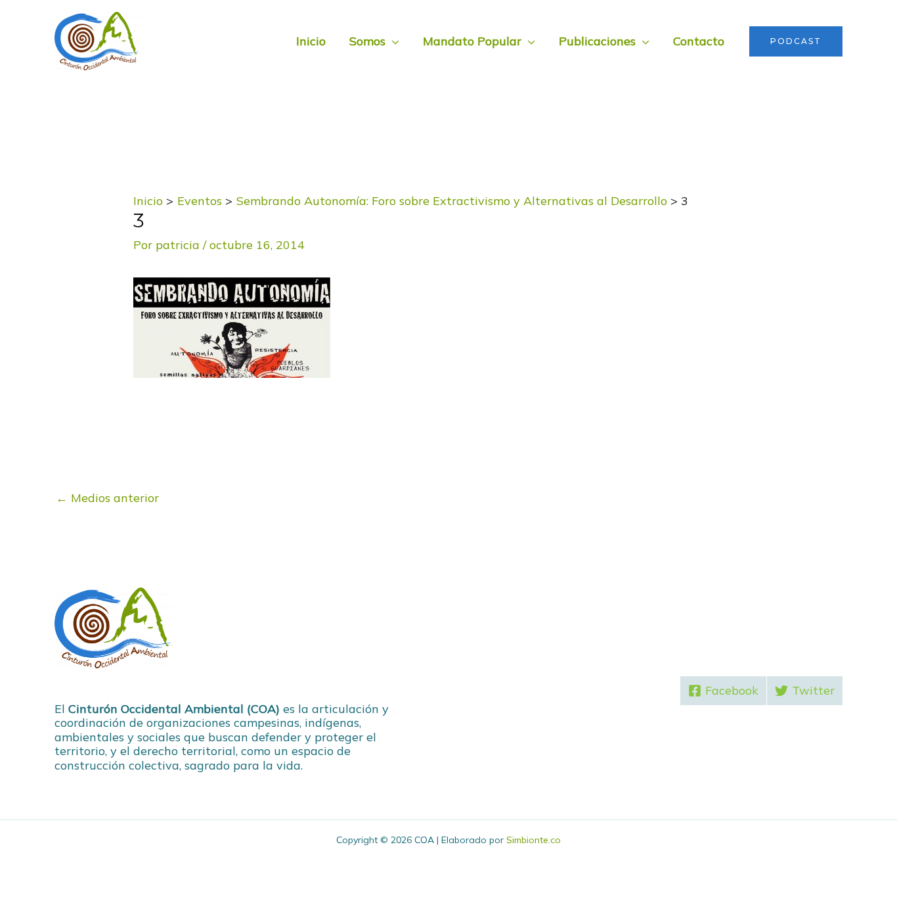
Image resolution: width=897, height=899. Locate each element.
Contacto (698, 41)
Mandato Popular (472, 41)
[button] (795, 41)
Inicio (311, 41)
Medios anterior (107, 497)
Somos (367, 41)
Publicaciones (597, 41)
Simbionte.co (533, 840)
